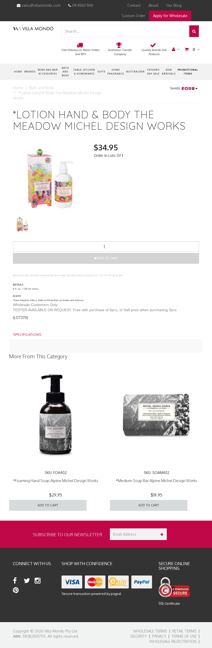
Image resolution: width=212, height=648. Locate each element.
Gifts (101, 71)
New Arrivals (169, 71)
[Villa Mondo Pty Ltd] (33, 28)
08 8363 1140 (82, 5)
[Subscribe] (161, 534)
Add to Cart (107, 258)
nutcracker (135, 71)
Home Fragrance (115, 71)
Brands (29, 71)
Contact (134, 5)
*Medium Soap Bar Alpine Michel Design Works (156, 480)
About (153, 5)
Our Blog (173, 5)
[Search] (194, 31)
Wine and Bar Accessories (48, 71)
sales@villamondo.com (40, 5)
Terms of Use (183, 636)
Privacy (159, 636)
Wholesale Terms (150, 631)
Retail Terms (184, 631)
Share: (176, 88)
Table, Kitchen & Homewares (84, 71)
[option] (49, 178)
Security (138, 636)
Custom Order (133, 15)
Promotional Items (188, 71)
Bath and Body (65, 72)
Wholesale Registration (172, 641)
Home (18, 71)
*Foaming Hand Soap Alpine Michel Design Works (55, 480)
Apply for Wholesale (170, 15)
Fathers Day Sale (153, 71)
